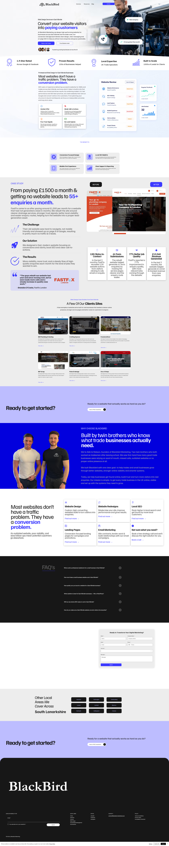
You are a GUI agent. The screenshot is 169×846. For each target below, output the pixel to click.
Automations (73, 824)
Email (102, 642)
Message (103, 654)
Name (102, 636)
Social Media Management (76, 822)
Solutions (72, 817)
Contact (72, 819)
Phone (129, 642)
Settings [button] (150, 844)
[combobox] (127, 651)
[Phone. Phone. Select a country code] (129, 645)
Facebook (93, 817)
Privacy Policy (138, 817)
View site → (41, 345)
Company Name (131, 636)
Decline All (156, 844)
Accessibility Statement (140, 819)
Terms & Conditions (139, 815)
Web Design (72, 821)
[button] (96, 184)
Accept (163, 844)
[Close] (167, 844)
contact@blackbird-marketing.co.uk (116, 815)
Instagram (93, 819)
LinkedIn (92, 815)
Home (71, 815)
